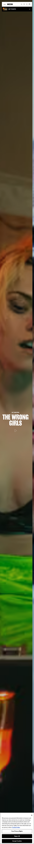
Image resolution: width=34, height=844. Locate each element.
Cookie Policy (16, 827)
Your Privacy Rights (17, 831)
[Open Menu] (4, 4)
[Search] (21, 4)
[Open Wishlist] (24, 4)
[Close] (32, 815)
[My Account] (27, 4)
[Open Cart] (29, 4)
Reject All (17, 836)
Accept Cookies (17, 841)
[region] (17, 828)
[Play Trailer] (17, 427)
